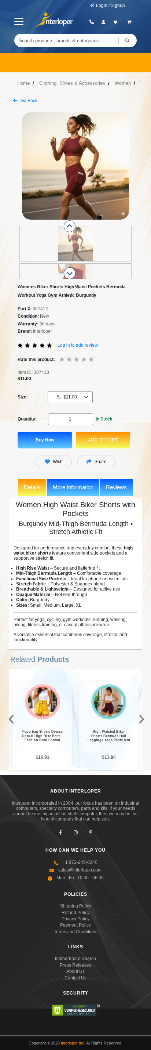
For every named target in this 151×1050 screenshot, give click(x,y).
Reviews (116, 487)
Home (23, 83)
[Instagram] (75, 832)
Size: (23, 397)
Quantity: (27, 419)
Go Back (28, 100)
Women (123, 83)
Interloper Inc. (73, 1043)
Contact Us (75, 978)
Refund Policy (75, 912)
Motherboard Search (75, 958)
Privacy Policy (75, 918)
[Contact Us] (91, 22)
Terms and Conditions (75, 931)
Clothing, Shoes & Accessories (72, 83)
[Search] (127, 40)
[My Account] (103, 22)
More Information (73, 487)
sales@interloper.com (80, 870)
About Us (75, 971)
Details (32, 487)
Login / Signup (110, 5)
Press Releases (75, 965)
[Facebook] (60, 832)
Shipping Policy (75, 906)
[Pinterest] (90, 832)
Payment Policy (75, 925)
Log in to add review (78, 345)
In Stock (104, 419)
